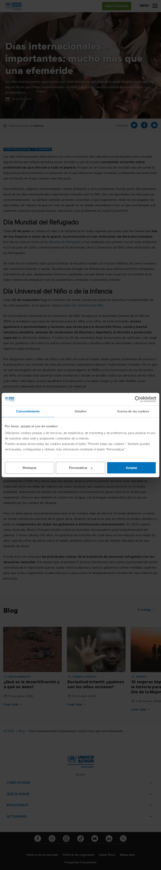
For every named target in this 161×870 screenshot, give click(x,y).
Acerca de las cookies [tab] (133, 411)
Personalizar (78, 468)
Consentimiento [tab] (28, 411)
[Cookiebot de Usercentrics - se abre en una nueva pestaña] (137, 399)
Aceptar (131, 468)
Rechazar (29, 468)
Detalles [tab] (81, 411)
